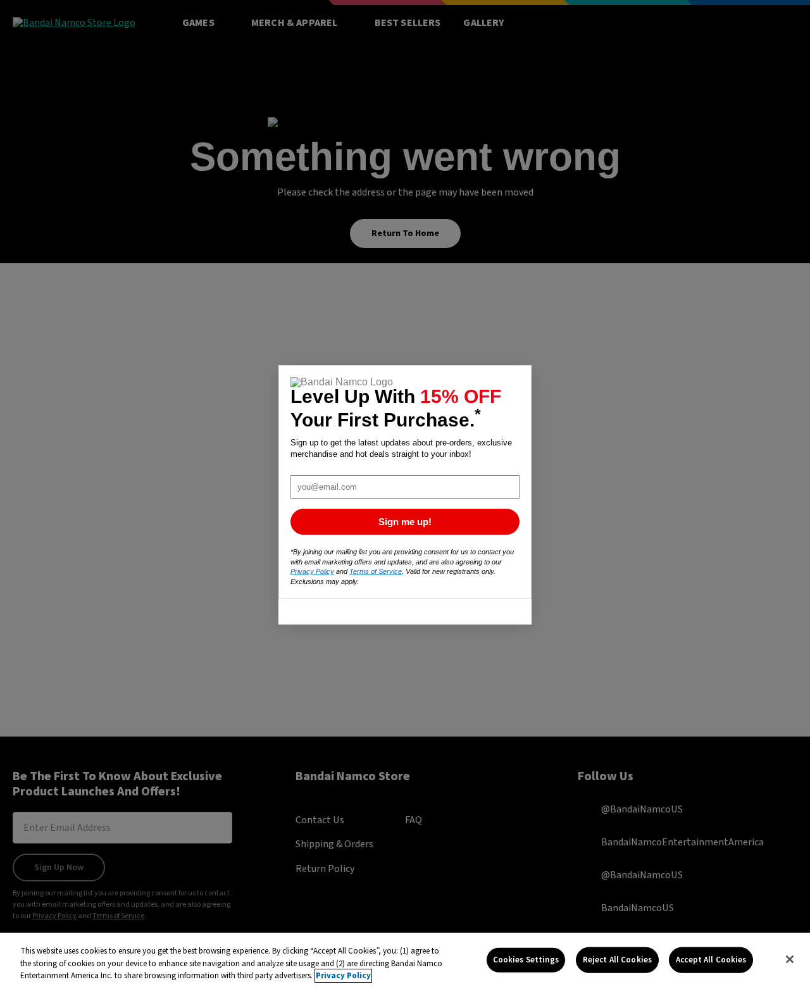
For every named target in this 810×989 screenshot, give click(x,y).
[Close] (790, 959)
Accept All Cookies (711, 959)
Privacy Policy (343, 975)
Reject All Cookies (617, 959)
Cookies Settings (526, 959)
